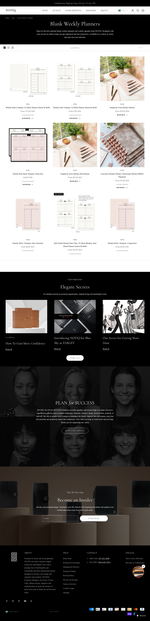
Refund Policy (68, 576)
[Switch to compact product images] (12, 47)
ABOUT (104, 10)
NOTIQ (28, 104)
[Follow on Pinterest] (19, 601)
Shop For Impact (75, 430)
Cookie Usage (68, 588)
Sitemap (66, 593)
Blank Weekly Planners (25, 18)
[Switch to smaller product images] (9, 47)
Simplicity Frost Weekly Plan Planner (75, 174)
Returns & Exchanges (71, 563)
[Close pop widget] (143, 566)
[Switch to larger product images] (5, 47)
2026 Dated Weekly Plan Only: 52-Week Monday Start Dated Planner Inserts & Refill (75, 244)
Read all (9, 349)
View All (75, 358)
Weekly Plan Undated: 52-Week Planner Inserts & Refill (75, 108)
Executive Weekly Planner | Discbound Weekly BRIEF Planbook (122, 175)
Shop (13, 18)
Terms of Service (69, 584)
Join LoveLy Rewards (134, 558)
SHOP (45, 10)
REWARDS (91, 10)
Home (7, 18)
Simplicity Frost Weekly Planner (122, 108)
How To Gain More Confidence (25, 343)
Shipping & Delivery (71, 567)
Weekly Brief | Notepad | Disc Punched (28, 243)
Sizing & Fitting (69, 571)
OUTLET (56, 10)
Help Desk (67, 558)
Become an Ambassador (135, 563)
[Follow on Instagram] (13, 601)
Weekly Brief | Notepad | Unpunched (122, 243)
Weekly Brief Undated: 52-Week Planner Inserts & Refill (28, 108)
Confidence (10, 337)
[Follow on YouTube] (25, 601)
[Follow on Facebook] (7, 601)
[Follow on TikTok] (31, 601)
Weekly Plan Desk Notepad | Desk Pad (28, 174)
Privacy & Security (70, 580)
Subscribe (94, 518)
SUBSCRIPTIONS (73, 10)
